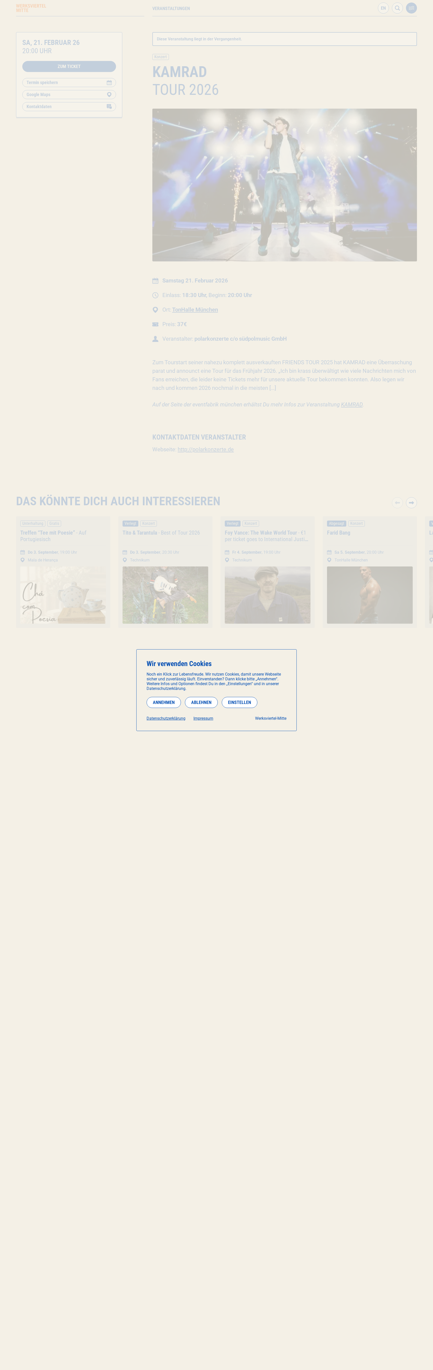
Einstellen (239, 702)
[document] (216, 690)
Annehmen (164, 702)
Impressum (203, 718)
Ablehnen (201, 702)
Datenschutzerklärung (166, 718)
